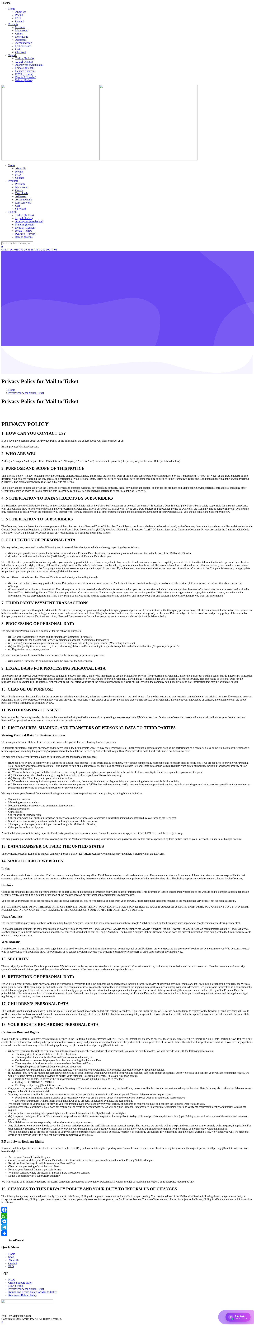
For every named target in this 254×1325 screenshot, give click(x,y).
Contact (19, 21)
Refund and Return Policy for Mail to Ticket (32, 1291)
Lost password (23, 46)
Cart (17, 49)
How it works (15, 1285)
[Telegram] (127, 1227)
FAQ (18, 18)
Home (11, 8)
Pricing (19, 14)
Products (13, 24)
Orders (19, 33)
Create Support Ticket (20, 1282)
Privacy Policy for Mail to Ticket (26, 1288)
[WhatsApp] (127, 1216)
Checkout (20, 52)
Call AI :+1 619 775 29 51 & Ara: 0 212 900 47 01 (29, 249)
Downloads (21, 36)
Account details (23, 42)
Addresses (20, 39)
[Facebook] (127, 1210)
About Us (20, 11)
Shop (11, 1256)
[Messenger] (127, 1221)
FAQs (11, 1279)
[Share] (127, 1233)
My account (21, 30)
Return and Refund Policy (22, 1295)
